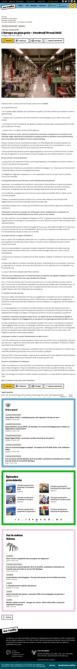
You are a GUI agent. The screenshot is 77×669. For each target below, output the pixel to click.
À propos (4, 1)
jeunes (41, 395)
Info (27, 5)
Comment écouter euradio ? (46, 660)
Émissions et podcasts (9, 18)
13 (49, 519)
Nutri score (71, 395)
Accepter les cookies (66, 665)
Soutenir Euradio (53, 1)
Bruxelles (22, 26)
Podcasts (42, 5)
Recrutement (16, 653)
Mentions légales (17, 656)
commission (35, 395)
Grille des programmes (16, 1)
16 (57, 519)
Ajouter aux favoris (55, 41)
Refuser (52, 665)
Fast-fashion (63, 395)
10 (37, 519)
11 (41, 519)
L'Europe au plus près (9, 20)
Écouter (9, 41)
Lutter (46, 395)
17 (61, 519)
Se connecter (63, 5)
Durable (27, 395)
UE (7, 395)
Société (9, 583)
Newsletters (41, 1)
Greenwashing (14, 395)
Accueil (4, 17)
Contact (14, 651)
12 (45, 519)
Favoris (53, 6)
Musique (34, 5)
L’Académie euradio (18, 654)
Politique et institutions (9, 26)
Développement (54, 395)
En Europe (10, 556)
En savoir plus (40, 666)
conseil (21, 395)
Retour (8, 617)
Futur (3, 395)
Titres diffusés (30, 1)
